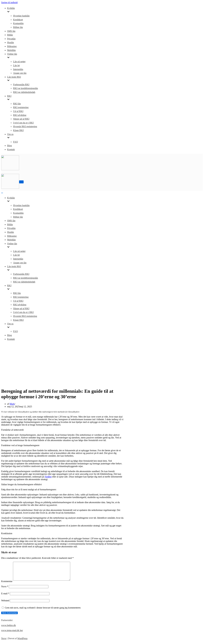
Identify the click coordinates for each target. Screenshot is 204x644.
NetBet (48, 476)
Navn (4, 586)
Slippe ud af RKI (21, 119)
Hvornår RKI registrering (25, 126)
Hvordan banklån (21, 15)
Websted (5, 600)
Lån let (16, 65)
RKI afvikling (19, 115)
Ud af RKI (18, 111)
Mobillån (11, 50)
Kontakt (11, 149)
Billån (10, 35)
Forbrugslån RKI (21, 84)
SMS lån (11, 31)
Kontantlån (18, 23)
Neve (3, 638)
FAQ (15, 142)
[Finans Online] (10, 169)
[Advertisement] (102, 364)
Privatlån (11, 38)
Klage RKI (18, 130)
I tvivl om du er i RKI (23, 122)
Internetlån (18, 69)
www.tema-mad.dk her (12, 630)
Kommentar (6, 581)
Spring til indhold (9, 2)
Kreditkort (18, 19)
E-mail (5, 593)
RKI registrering (21, 107)
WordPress (22, 638)
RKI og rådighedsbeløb (24, 92)
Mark (12, 404)
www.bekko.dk (8, 625)
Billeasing (12, 46)
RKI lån (17, 103)
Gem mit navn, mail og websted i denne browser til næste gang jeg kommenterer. (43, 607)
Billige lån (18, 27)
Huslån (10, 42)
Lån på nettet (19, 61)
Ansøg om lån (19, 73)
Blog (9, 145)
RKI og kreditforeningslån (25, 88)
